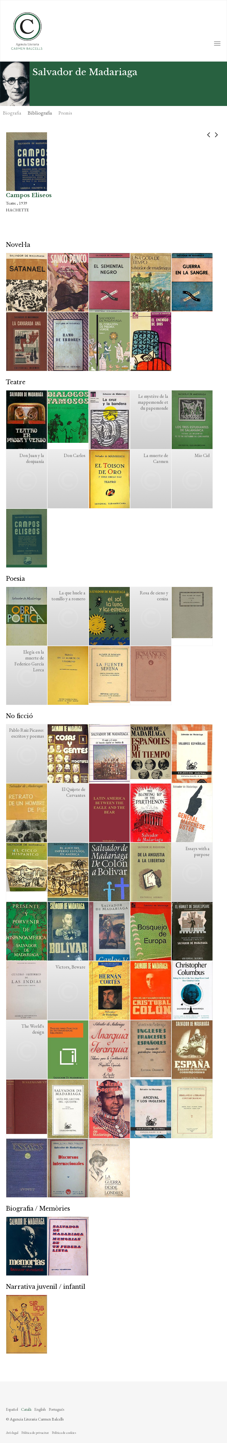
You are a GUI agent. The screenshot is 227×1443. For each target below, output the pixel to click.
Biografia (12, 113)
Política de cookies (64, 1432)
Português (56, 1409)
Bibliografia (40, 113)
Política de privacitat (35, 1432)
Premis (65, 113)
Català (26, 1409)
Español (12, 1409)
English (40, 1409)
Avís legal (12, 1432)
